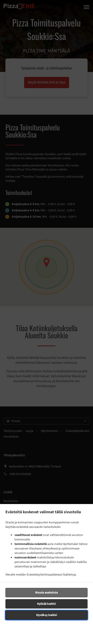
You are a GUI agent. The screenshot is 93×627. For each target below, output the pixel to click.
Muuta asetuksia (46, 592)
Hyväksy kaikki (46, 615)
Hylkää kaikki (46, 604)
